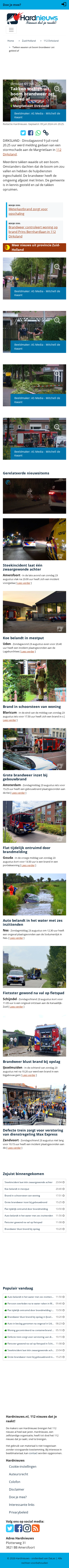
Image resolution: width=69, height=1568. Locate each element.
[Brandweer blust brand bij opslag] (34, 1036)
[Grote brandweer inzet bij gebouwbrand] (34, 749)
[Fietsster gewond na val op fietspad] (34, 967)
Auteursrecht (18, 1474)
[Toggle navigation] (11, 30)
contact (33, 1453)
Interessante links (21, 1505)
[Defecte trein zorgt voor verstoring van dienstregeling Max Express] (34, 1104)
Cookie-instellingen (22, 1466)
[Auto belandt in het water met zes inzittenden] (34, 894)
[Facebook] (18, 1530)
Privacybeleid (18, 1512)
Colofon (14, 1482)
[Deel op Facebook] (31, 134)
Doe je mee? (18, 1497)
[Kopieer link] (45, 134)
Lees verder (23, 583)
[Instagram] (27, 1530)
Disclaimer (16, 1489)
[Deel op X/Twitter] (23, 134)
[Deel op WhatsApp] (38, 134)
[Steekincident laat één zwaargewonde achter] (34, 539)
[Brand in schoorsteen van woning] (34, 680)
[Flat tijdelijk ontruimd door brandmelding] (34, 822)
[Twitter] (10, 1530)
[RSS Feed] (36, 1530)
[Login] (64, 4)
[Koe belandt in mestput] (34, 612)
